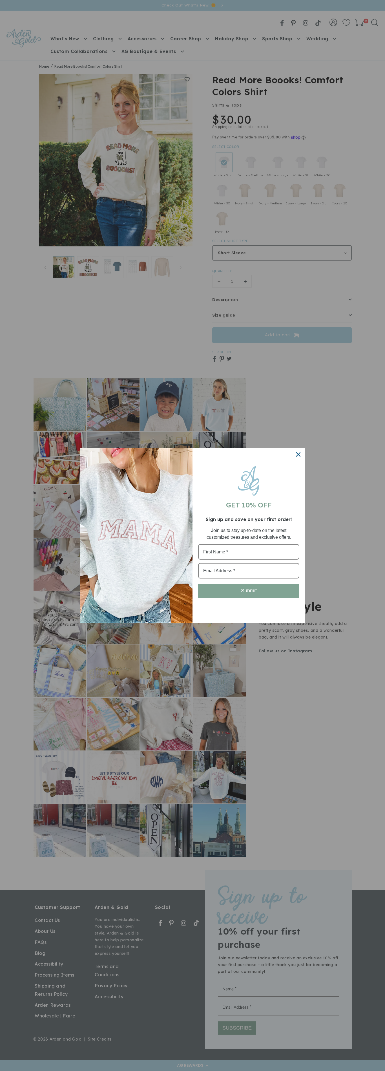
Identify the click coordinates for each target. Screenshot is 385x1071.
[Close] (298, 454)
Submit (249, 590)
